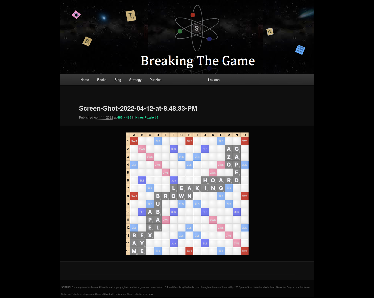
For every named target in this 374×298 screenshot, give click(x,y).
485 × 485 (124, 117)
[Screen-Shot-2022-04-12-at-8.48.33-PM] (187, 193)
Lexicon (214, 79)
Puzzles (156, 79)
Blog (117, 79)
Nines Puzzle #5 (146, 117)
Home (84, 79)
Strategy (135, 79)
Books (102, 79)
